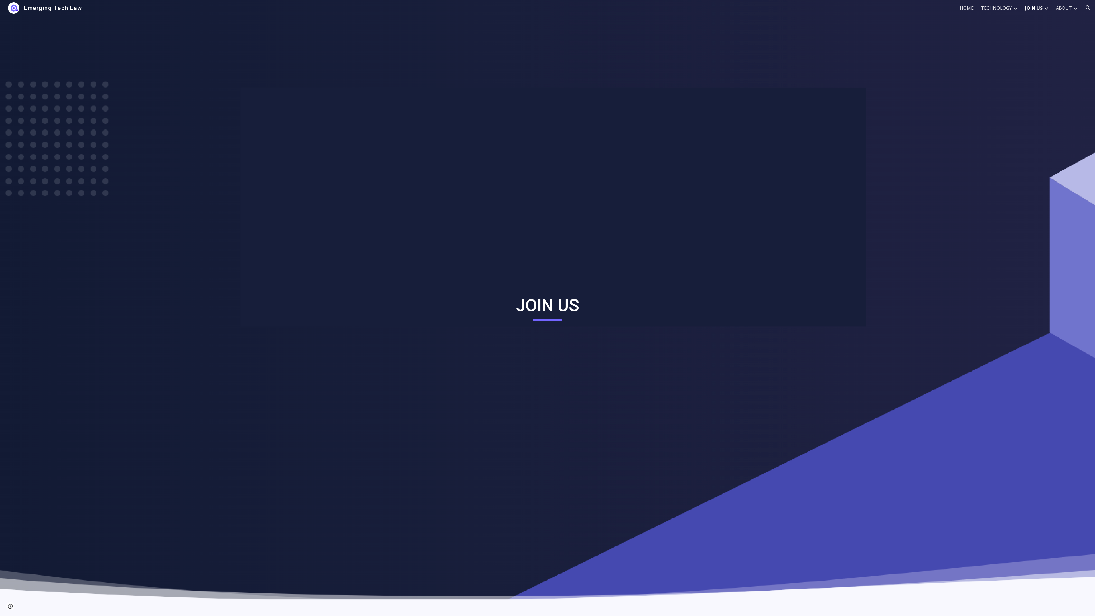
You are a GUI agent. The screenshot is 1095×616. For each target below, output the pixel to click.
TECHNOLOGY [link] (996, 8)
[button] (1088, 8)
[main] (547, 308)
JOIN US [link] (1034, 8)
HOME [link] (967, 8)
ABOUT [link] (1064, 8)
